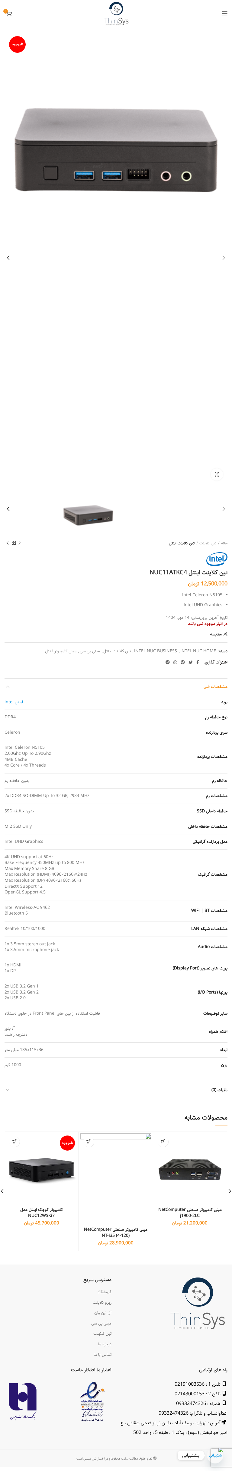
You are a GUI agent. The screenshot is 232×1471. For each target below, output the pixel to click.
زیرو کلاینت (102, 1302)
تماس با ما (102, 1354)
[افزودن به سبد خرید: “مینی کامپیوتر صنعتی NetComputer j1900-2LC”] (163, 1141)
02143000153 (190, 1394)
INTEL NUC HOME (198, 651)
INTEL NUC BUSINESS (155, 651)
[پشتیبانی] (215, 1455)
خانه (224, 543)
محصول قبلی (20, 543)
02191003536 (190, 1384)
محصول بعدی (8, 543)
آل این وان (102, 1312)
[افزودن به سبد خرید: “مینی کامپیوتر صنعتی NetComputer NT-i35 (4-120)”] (88, 1141)
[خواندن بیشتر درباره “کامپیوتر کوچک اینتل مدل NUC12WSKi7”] (14, 1141)
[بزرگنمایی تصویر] (217, 474)
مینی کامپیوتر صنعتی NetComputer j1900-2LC (190, 1212)
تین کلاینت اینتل (182, 543)
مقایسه (216, 634)
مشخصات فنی (215, 686)
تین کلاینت (207, 543)
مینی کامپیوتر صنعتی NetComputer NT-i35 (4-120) (115, 1232)
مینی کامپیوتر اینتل (60, 651)
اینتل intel (14, 702)
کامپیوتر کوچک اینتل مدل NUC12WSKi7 (41, 1212)
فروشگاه (104, 1292)
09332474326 (191, 1403)
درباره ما (104, 1344)
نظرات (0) (219, 1090)
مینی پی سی (90, 651)
